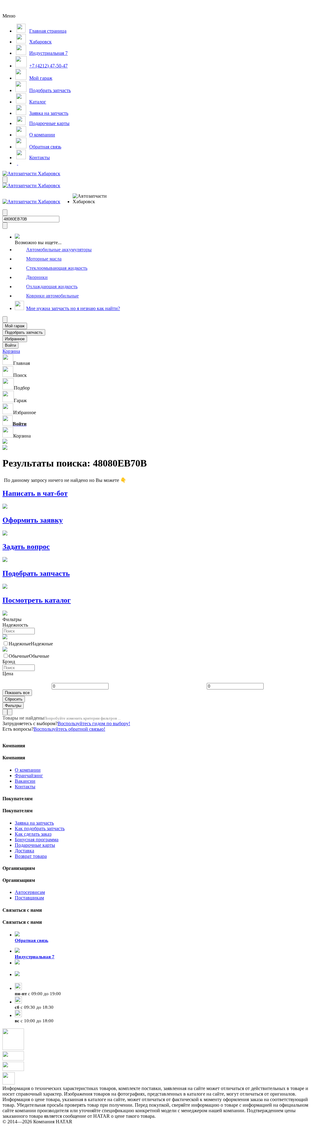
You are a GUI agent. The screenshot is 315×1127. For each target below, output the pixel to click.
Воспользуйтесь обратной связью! (69, 729)
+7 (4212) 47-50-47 (34, 980)
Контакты (25, 786)
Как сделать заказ (33, 834)
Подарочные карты (35, 845)
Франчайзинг (29, 775)
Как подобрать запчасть (40, 828)
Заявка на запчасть (34, 823)
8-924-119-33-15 (31, 968)
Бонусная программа (36, 839)
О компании (28, 770)
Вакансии (25, 781)
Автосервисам (30, 892)
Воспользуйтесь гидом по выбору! (94, 723)
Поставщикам (29, 897)
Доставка (24, 850)
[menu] (92, 198)
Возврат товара (31, 856)
